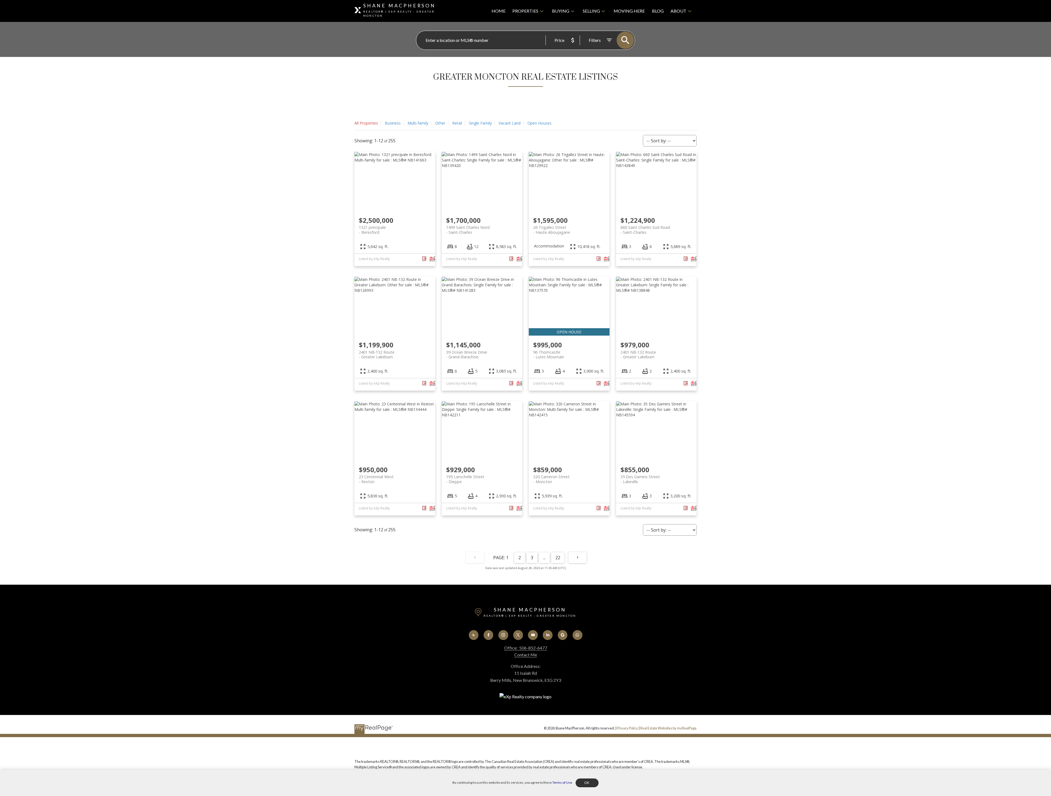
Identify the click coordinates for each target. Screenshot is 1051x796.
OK (587, 783)
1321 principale (372, 230)
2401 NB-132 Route (376, 354)
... (544, 558)
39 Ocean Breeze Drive (466, 354)
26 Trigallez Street (551, 230)
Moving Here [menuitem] (629, 10)
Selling (591, 10)
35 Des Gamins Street (640, 479)
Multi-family (418, 123)
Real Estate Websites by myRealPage (668, 728)
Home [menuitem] (499, 10)
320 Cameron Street (551, 479)
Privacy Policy (627, 728)
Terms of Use (562, 782)
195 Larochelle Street (465, 479)
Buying (560, 10)
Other (440, 123)
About (678, 10)
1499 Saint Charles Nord (468, 230)
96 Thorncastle (548, 354)
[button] (474, 635)
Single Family (480, 123)
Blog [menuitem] (658, 10)
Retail (457, 123)
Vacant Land (510, 123)
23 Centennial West (376, 479)
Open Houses (539, 123)
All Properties (366, 123)
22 (557, 558)
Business (393, 123)
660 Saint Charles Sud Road (645, 230)
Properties (525, 10)
